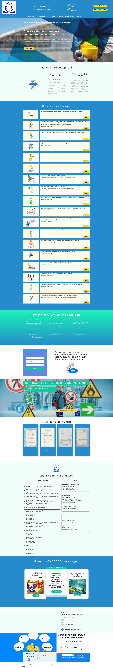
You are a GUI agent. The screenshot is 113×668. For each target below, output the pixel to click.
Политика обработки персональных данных (56, 665)
